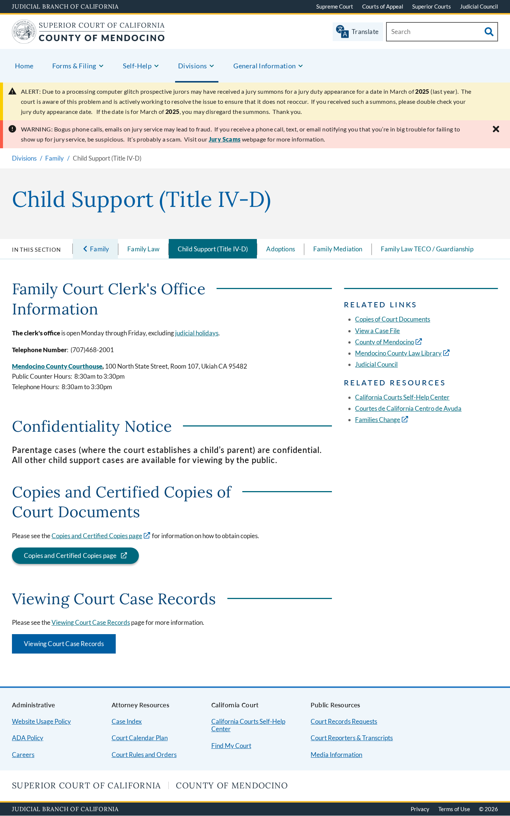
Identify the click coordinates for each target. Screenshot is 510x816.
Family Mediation (338, 249)
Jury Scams (225, 139)
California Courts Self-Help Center (402, 397)
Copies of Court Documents (392, 319)
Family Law (143, 249)
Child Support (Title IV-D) (213, 249)
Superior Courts (431, 6)
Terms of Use (454, 809)
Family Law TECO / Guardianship (427, 249)
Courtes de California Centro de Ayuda (408, 408)
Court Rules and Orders (144, 754)
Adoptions (280, 249)
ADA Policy (27, 738)
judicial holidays (196, 333)
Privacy (420, 809)
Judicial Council (479, 6)
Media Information (336, 754)
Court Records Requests (344, 721)
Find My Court (231, 746)
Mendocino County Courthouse (57, 366)
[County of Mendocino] (88, 39)
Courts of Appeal (382, 6)
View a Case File (377, 331)
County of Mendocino (384, 342)
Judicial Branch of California (65, 6)
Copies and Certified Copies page (97, 536)
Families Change (377, 419)
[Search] (489, 32)
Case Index (127, 721)
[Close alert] (496, 129)
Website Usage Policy (41, 721)
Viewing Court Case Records (91, 622)
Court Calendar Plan (140, 738)
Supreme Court (334, 6)
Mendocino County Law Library (398, 353)
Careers (23, 754)
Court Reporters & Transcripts (352, 738)
